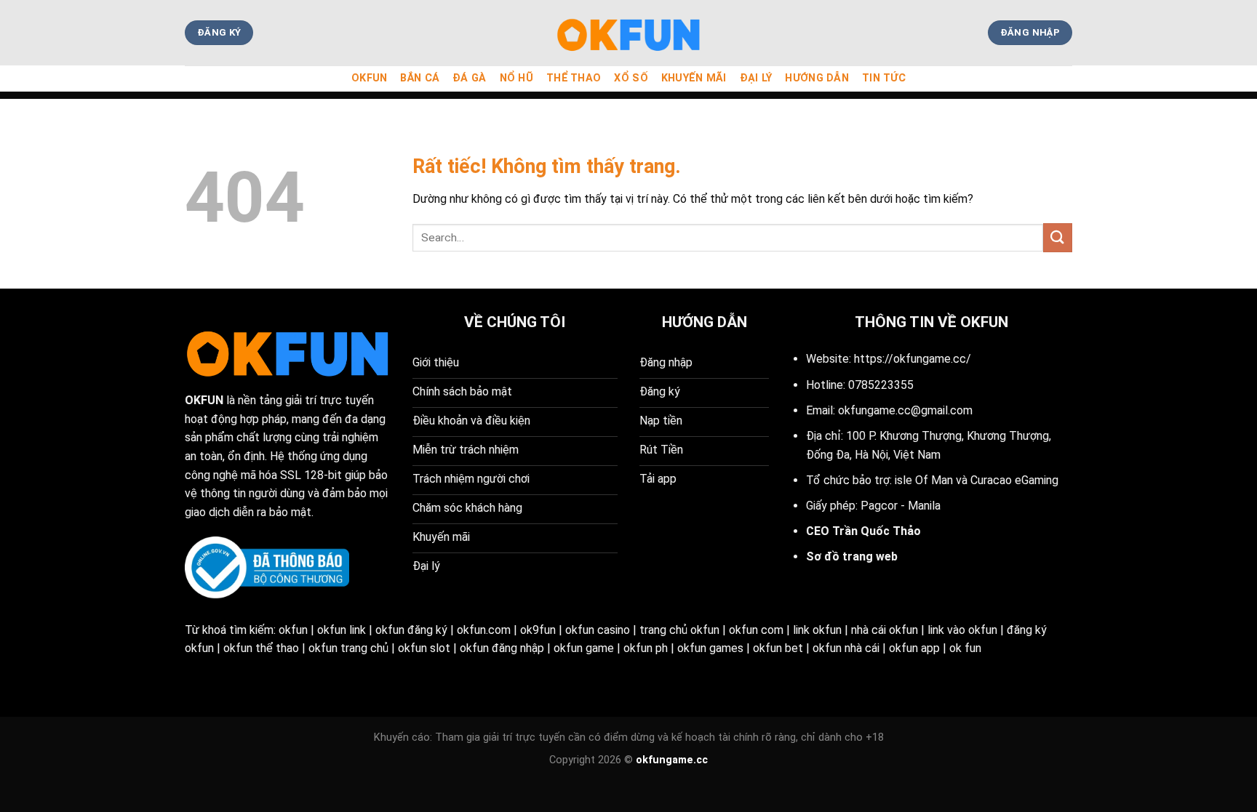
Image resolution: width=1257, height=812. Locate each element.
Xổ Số (630, 78)
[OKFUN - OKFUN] (628, 32)
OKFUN (369, 78)
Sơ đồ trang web (852, 556)
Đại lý (756, 78)
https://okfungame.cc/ (912, 359)
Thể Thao (573, 78)
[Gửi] (1057, 237)
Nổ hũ (516, 78)
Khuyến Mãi (694, 78)
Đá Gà (469, 78)
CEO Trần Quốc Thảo (863, 531)
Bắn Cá (419, 78)
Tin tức (884, 78)
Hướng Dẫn (817, 78)
